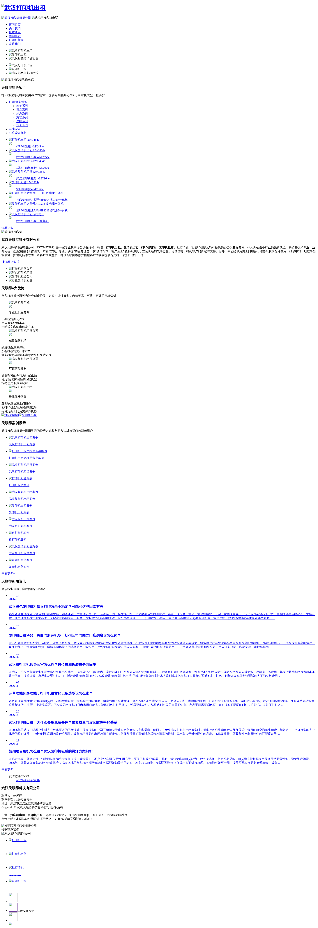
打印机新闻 (16, 40)
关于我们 (15, 28)
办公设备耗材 (17, 132)
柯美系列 (22, 105)
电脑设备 (15, 129)
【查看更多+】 (11, 261)
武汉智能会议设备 (28, 780)
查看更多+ (8, 227)
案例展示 (15, 36)
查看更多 (7, 769)
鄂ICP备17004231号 (76, 807)
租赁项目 (15, 32)
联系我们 (15, 43)
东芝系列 (22, 125)
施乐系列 (22, 113)
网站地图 (8, 811)
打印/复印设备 (18, 102)
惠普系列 (22, 117)
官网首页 (15, 24)
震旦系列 (22, 109)
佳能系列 (22, 121)
